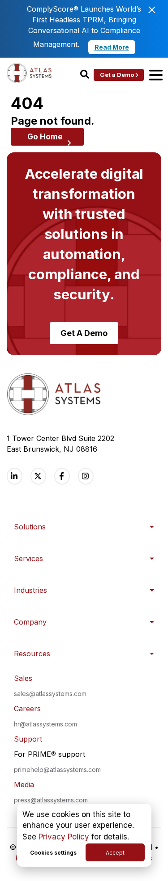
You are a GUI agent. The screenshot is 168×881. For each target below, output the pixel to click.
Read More (112, 47)
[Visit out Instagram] (86, 476)
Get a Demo (117, 74)
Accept (115, 852)
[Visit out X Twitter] (38, 476)
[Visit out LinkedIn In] (14, 476)
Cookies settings (53, 852)
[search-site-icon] (84, 74)
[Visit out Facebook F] (62, 476)
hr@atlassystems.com (45, 724)
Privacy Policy (64, 836)
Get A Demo (84, 333)
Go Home (45, 136)
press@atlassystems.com (51, 800)
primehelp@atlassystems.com (57, 769)
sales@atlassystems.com (50, 693)
